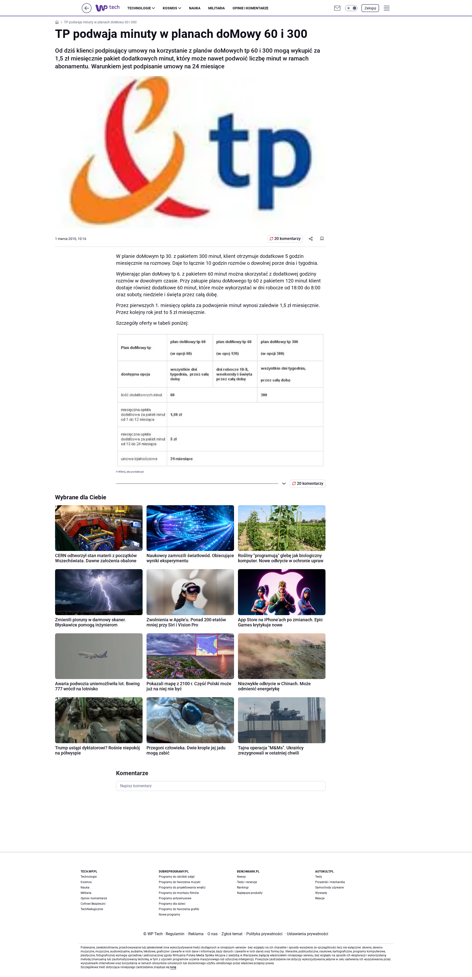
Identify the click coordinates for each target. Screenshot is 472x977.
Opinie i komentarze (250, 8)
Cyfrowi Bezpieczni (93, 903)
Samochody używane (329, 887)
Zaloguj (370, 8)
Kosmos (170, 8)
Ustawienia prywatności (306, 934)
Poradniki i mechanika (330, 882)
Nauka (194, 8)
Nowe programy (169, 914)
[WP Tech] (111, 8)
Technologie (139, 8)
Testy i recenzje (247, 882)
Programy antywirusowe (175, 898)
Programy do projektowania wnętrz (182, 887)
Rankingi (243, 887)
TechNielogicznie (92, 909)
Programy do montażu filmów (179, 893)
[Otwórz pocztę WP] (337, 8)
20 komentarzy (287, 238)
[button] (351, 8)
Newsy (241, 876)
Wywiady (321, 893)
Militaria (216, 8)
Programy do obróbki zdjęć (177, 876)
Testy (318, 876)
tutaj (173, 967)
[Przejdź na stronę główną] (87, 11)
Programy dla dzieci (172, 903)
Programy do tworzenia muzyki (179, 882)
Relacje (319, 898)
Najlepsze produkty (250, 893)
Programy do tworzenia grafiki (179, 909)
